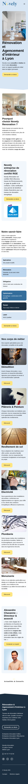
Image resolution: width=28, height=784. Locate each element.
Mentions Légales (15, 774)
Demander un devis (10, 74)
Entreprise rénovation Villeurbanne (13, 736)
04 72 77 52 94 (9, 754)
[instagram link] (7, 759)
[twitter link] (3, 759)
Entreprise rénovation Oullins (11, 734)
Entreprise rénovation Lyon (10, 738)
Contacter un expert (12, 644)
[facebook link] (12, 759)
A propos (4, 774)
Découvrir (7, 423)
